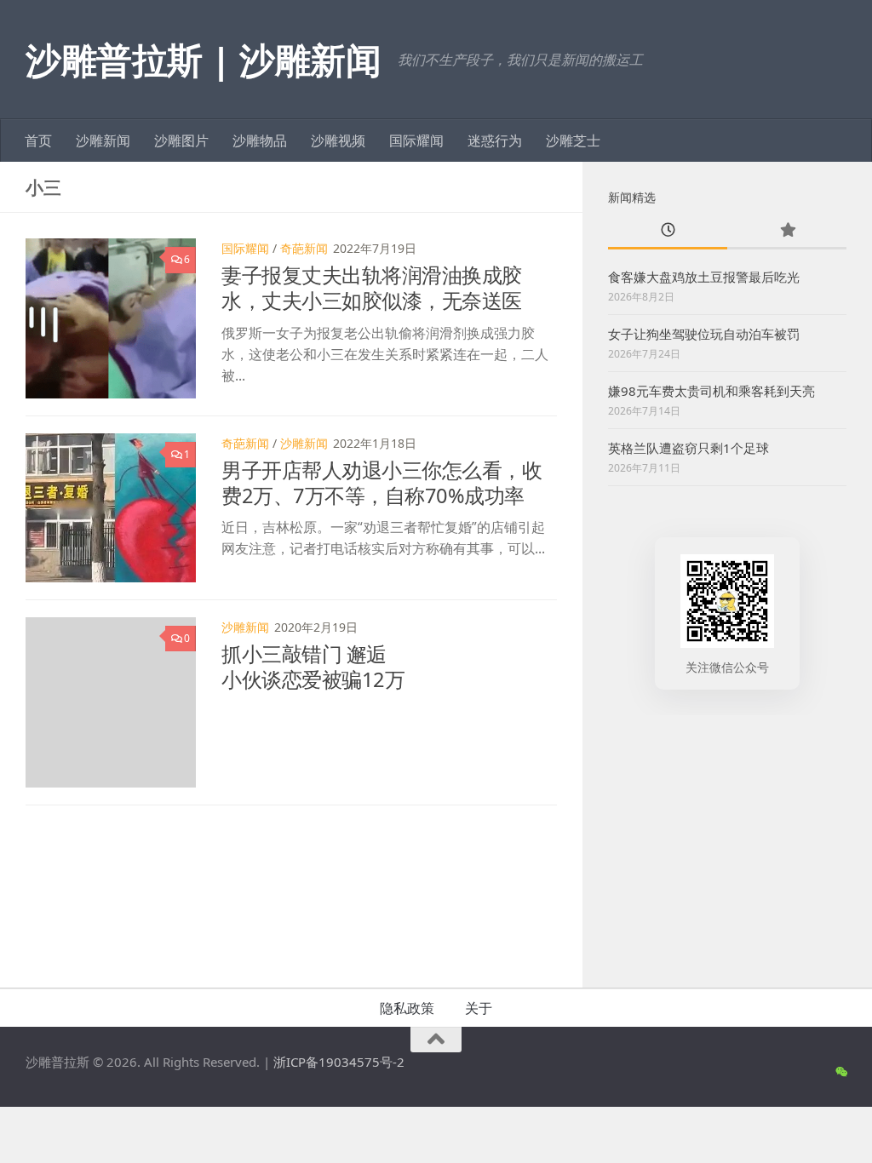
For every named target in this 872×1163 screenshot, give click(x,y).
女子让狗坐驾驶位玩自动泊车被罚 (704, 333)
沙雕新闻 (103, 140)
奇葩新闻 (304, 248)
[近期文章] (667, 231)
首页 (38, 140)
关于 (478, 1008)
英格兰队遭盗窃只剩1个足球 (688, 447)
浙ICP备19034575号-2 (338, 1061)
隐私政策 (407, 1008)
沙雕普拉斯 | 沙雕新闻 (203, 59)
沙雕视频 (338, 140)
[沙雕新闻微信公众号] (840, 1072)
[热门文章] (786, 231)
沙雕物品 (259, 140)
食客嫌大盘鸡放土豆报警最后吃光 (704, 276)
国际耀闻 (416, 140)
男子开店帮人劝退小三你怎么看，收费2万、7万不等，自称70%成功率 (381, 482)
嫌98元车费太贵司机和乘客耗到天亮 (711, 390)
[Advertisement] (727, 847)
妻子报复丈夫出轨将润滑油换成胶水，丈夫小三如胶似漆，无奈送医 (371, 287)
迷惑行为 (495, 140)
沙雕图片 (181, 140)
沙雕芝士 (573, 140)
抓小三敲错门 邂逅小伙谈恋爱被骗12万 (312, 666)
